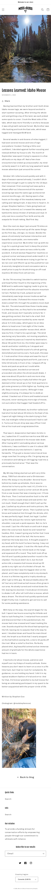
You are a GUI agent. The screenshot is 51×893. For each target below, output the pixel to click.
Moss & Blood (22, 888)
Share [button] (7, 101)
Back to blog (27, 777)
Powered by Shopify (32, 888)
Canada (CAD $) (24, 879)
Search (8, 799)
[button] (3, 9)
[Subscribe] (43, 854)
